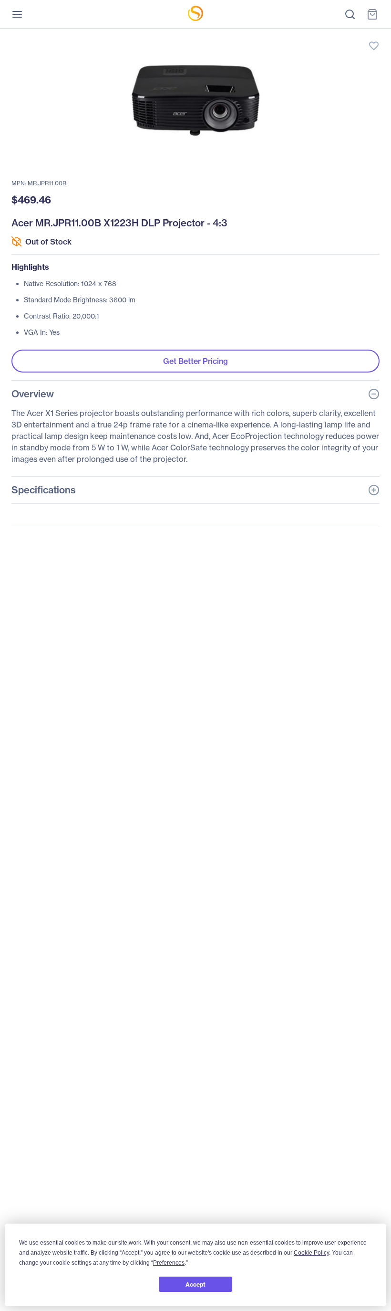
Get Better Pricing (195, 361)
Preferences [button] (169, 1262)
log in (329, 36)
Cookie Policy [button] (311, 1252)
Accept (195, 1284)
